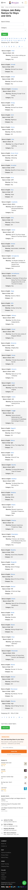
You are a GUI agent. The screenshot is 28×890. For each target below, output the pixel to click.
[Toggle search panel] (22, 2)
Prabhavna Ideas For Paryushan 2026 (10, 804)
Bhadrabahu (14, 534)
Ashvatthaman (15, 273)
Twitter (3, 874)
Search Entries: (5, 21)
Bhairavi (13, 586)
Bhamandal (14, 651)
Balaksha (13, 492)
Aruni (12, 177)
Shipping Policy (5, 866)
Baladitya (13, 478)
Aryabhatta (14, 202)
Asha (12, 217)
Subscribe (14, 751)
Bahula (13, 440)
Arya (12, 189)
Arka (12, 139)
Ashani (13, 230)
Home (2, 7)
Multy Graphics (11, 882)
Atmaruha (13, 343)
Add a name (5, 727)
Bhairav (13, 574)
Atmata (13, 355)
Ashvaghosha (15, 256)
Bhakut (13, 624)
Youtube (3, 879)
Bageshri (13, 428)
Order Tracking (5, 864)
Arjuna (12, 127)
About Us (3, 843)
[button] (25, 3)
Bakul (12, 452)
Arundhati (13, 165)
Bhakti (12, 612)
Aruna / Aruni (14, 153)
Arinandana (14, 89)
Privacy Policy (4, 855)
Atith (12, 303)
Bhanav (13, 664)
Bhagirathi (13, 562)
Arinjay (13, 102)
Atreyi (13, 383)
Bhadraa (13, 520)
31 (19, 46)
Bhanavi (13, 677)
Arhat (12, 50)
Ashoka (13, 243)
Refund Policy (4, 857)
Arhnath (13, 64)
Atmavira (13, 369)
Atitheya (13, 315)
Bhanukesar (14, 689)
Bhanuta (13, 701)
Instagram (3, 876)
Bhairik (13, 598)
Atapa (12, 291)
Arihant (13, 76)
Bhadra (13, 504)
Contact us (4, 846)
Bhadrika (13, 550)
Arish (12, 115)
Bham (13, 637)
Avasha (13, 397)
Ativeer (13, 329)
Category (4, 27)
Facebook (3, 872)
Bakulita (13, 465)
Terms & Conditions (6, 852)
